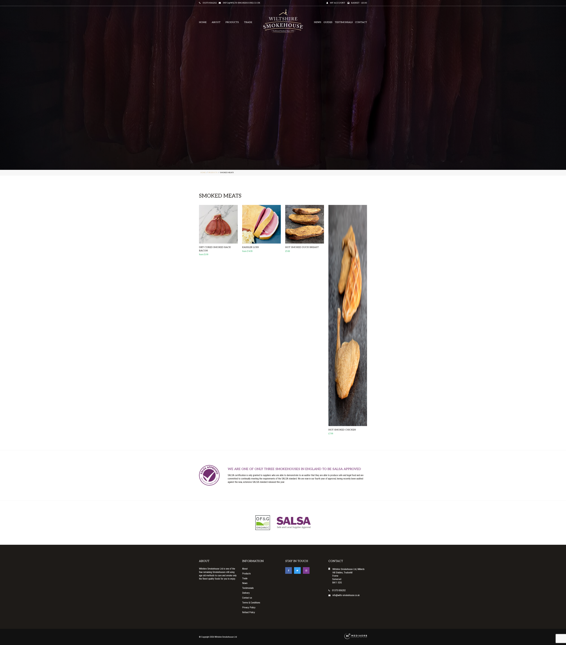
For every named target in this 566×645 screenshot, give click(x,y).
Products (232, 22)
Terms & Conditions (251, 602)
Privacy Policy (248, 607)
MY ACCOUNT (337, 3)
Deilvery (246, 592)
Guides (328, 22)
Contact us (247, 597)
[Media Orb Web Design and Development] (355, 636)
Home (203, 22)
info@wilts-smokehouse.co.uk (241, 3)
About (216, 22)
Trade (248, 22)
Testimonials (344, 22)
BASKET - (359, 3)
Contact (361, 22)
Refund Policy (248, 612)
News (317, 22)
